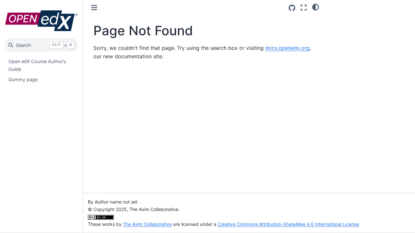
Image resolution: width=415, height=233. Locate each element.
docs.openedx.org (287, 48)
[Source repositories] (292, 8)
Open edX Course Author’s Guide (37, 65)
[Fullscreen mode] (304, 7)
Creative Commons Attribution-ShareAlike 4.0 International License (288, 224)
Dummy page (23, 79)
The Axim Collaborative (147, 224)
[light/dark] (316, 6)
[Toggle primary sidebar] (94, 7)
